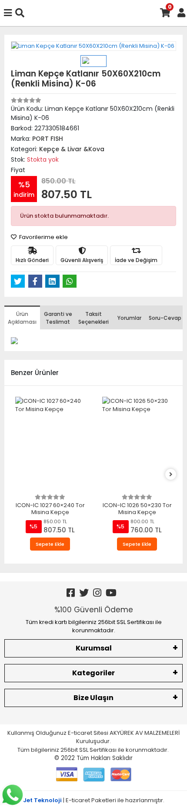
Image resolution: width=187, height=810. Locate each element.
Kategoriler (93, 673)
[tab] (22, 317)
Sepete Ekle (50, 544)
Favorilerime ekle (43, 237)
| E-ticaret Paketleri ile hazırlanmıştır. (93, 800)
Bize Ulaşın (93, 698)
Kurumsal (94, 648)
